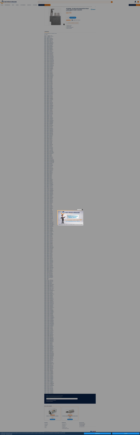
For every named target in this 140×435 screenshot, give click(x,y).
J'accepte (125, 433)
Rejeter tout (97, 433)
